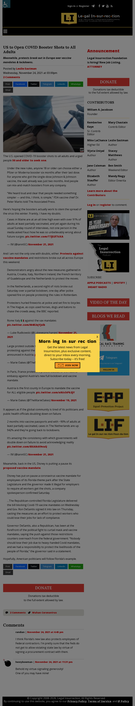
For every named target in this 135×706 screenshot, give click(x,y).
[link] (67, 337)
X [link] (97, 337)
